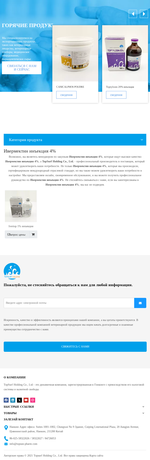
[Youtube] (26, 400)
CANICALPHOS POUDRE (70, 86)
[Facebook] (6, 400)
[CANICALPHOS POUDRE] (75, 53)
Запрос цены (17, 234)
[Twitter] (19, 400)
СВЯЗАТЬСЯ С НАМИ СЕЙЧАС (21, 67)
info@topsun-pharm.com (23, 443)
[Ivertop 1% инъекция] (21, 205)
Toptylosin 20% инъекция (120, 86)
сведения (66, 94)
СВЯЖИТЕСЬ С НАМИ (75, 346)
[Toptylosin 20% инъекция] (125, 53)
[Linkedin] (12, 400)
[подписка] (140, 303)
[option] (75, 64)
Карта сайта (96, 455)
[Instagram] (32, 400)
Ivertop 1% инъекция (21, 226)
